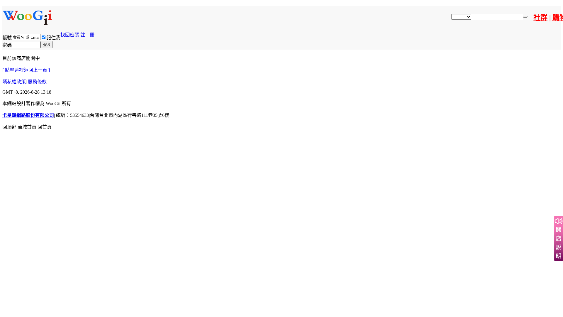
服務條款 (37, 81)
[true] (525, 17)
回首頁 (45, 126)
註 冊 (87, 34)
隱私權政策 (14, 81)
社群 (540, 17)
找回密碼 (69, 34)
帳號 (7, 37)
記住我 (53, 37)
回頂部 (9, 126)
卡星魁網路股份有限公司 (28, 115)
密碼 (7, 45)
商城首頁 (27, 126)
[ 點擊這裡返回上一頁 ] (26, 70)
